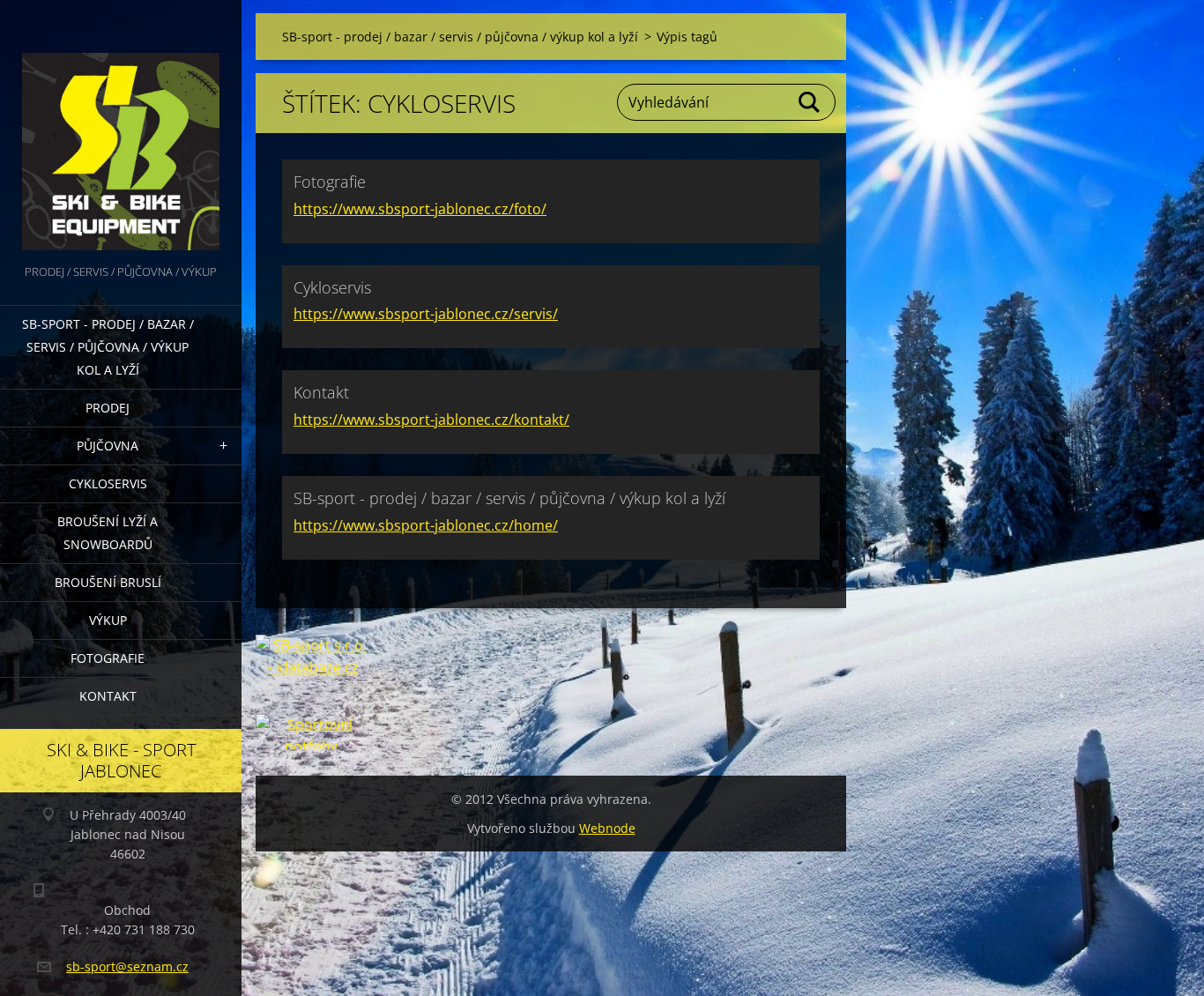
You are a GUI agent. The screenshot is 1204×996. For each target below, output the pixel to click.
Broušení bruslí (108, 582)
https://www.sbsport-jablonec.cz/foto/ (420, 209)
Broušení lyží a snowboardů (107, 533)
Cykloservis (108, 483)
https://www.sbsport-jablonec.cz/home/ (426, 525)
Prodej (107, 407)
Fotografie (108, 658)
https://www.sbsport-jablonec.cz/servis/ (426, 313)
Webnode (607, 828)
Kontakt (108, 696)
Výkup (108, 620)
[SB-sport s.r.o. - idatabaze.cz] (313, 674)
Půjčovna (107, 445)
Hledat (810, 102)
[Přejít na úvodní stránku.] (121, 130)
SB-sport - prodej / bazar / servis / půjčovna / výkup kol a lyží (108, 347)
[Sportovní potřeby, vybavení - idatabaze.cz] (313, 731)
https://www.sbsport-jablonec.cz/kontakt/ (431, 419)
